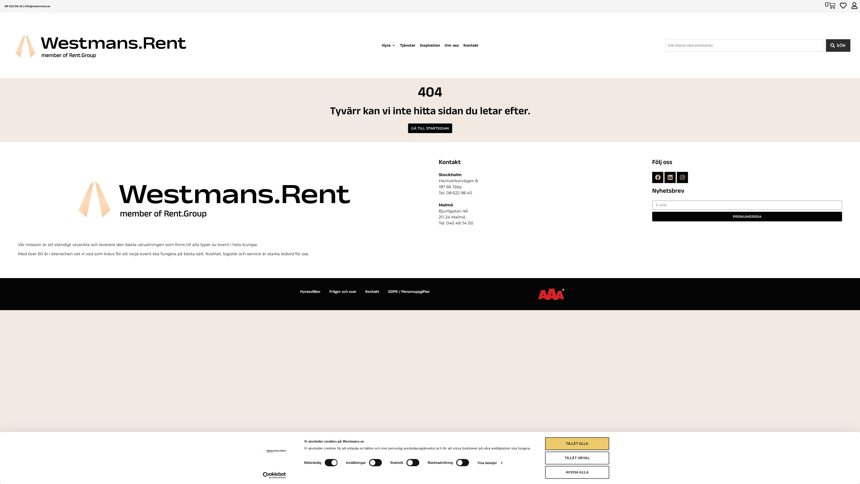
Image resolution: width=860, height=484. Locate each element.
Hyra (386, 45)
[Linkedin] (670, 177)
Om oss (452, 45)
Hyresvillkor (310, 292)
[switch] (375, 462)
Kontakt (470, 45)
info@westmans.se (37, 6)
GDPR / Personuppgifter (409, 292)
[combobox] (744, 45)
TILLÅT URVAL (577, 458)
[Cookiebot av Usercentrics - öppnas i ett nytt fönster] (274, 475)
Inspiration (430, 45)
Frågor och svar (342, 292)
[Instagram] (682, 177)
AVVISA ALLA (577, 472)
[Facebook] (657, 177)
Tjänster (407, 45)
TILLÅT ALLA (577, 443)
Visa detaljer (487, 463)
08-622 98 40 (13, 6)
